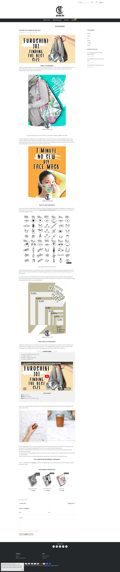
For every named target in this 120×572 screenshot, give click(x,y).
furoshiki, (23, 499)
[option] (32, 482)
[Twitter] (57, 546)
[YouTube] (66, 546)
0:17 (23, 396)
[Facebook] (53, 546)
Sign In (92, 2)
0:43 (23, 398)
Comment (21, 517)
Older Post (23, 503)
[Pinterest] (63, 546)
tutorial (26, 499)
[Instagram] (60, 546)
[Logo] (60, 11)
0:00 (23, 394)
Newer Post (71, 503)
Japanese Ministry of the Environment (47, 210)
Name (20, 512)
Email (49, 512)
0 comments (34, 32)
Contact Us (33, 462)
